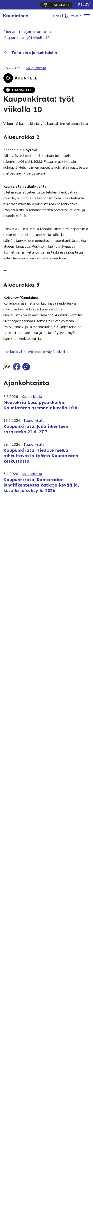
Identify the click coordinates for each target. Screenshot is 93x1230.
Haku (57, 16)
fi (80, 4)
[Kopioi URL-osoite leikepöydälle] (26, 366)
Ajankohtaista (35, 31)
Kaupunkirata (36, 67)
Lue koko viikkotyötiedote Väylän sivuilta (36, 351)
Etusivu (9, 31)
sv (87, 4)
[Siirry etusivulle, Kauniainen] (15, 15)
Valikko (76, 16)
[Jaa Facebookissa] (16, 366)
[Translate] (56, 5)
